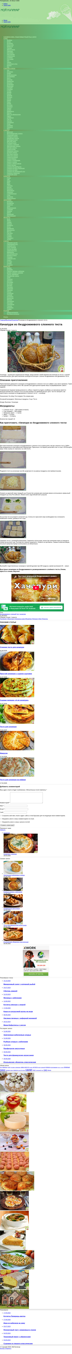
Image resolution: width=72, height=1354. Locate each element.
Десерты (7, 217)
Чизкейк (9, 295)
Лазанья (9, 106)
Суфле (9, 309)
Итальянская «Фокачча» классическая (16, 942)
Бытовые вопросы (13, 314)
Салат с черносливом (14, 163)
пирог (2, 1070)
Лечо (8, 206)
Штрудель (10, 296)
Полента (10, 127)
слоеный (13, 614)
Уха (8, 60)
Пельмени (10, 122)
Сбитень (10, 185)
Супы (5, 38)
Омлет (9, 116)
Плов (8, 124)
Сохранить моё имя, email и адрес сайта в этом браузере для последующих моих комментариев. (33, 815)
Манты (9, 113)
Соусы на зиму (12, 249)
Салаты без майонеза (14, 167)
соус (34, 1070)
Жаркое (9, 95)
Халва (9, 239)
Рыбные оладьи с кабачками (13, 892)
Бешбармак (11, 76)
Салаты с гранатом (13, 173)
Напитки (7, 176)
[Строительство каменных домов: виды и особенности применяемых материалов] (14, 1308)
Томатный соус (12, 250)
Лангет (9, 108)
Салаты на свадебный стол (16, 171)
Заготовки (7, 200)
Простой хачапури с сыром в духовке (16, 674)
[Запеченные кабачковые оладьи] (13, 873)
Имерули (4, 753)
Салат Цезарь (11, 165)
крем (39, 1067)
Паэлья (9, 121)
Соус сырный (11, 247)
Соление (10, 209)
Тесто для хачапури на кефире (13, 780)
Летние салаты (12, 148)
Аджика (9, 211)
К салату (10, 265)
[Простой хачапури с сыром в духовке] (17, 670)
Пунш (9, 178)
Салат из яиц (11, 149)
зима (22, 1067)
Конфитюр (10, 203)
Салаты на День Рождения (16, 168)
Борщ (9, 41)
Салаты (6, 130)
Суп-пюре (10, 59)
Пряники (10, 290)
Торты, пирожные (13, 274)
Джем (9, 212)
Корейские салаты (13, 138)
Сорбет (9, 236)
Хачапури (10, 293)
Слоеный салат (12, 174)
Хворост (9, 280)
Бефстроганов (12, 75)
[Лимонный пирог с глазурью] (14, 1288)
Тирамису (10, 238)
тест (18, 614)
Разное (6, 311)
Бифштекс (10, 81)
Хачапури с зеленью (10, 854)
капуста (26, 1067)
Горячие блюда (9, 68)
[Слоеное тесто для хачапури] (17, 644)
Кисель (9, 187)
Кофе (9, 181)
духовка (13, 1067)
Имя (2, 806)
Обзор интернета (12, 312)
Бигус (9, 78)
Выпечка (7, 266)
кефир (31, 1067)
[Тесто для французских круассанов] (13, 923)
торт (45, 1070)
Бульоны (10, 43)
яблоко (49, 1070)
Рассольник (11, 54)
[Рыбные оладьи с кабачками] (13, 890)
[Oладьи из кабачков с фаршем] (17, 1190)
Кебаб (9, 103)
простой (20, 1070)
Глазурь (9, 306)
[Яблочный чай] (13, 1111)
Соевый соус (11, 246)
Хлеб (8, 277)
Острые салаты (12, 152)
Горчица (9, 257)
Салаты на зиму (12, 170)
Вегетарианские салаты (15, 133)
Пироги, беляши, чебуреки (15, 271)
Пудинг (9, 235)
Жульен (9, 97)
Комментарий (5, 802)
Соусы (6, 241)
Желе (9, 220)
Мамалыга (10, 111)
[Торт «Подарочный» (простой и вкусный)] (17, 1091)
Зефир (9, 222)
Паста (9, 119)
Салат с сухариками (13, 160)
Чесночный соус (12, 254)
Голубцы (10, 89)
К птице (9, 261)
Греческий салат (12, 135)
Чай (8, 179)
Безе (8, 219)
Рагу (8, 129)
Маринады (10, 252)
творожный (38, 1070)
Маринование (11, 208)
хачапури (23, 614)
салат (29, 1069)
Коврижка (10, 307)
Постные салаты (12, 154)
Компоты (10, 189)
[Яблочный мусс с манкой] (14, 1131)
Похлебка (10, 53)
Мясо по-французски (14, 114)
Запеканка (10, 301)
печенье (67, 1067)
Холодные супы (12, 64)
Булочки (9, 284)
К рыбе (9, 263)
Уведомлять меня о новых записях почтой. (16, 822)
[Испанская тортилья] (13, 1249)
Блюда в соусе (12, 255)
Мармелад (10, 228)
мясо (59, 1067)
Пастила (10, 233)
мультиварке (54, 1067)
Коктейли (10, 197)
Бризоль (9, 83)
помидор (15, 1070)
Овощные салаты (13, 151)
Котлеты (9, 105)
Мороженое (11, 230)
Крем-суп (10, 46)
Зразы (9, 98)
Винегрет (10, 132)
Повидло (10, 204)
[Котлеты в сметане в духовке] (14, 1170)
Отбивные (10, 117)
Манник (9, 299)
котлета (35, 1067)
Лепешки (10, 288)
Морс (8, 184)
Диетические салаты (13, 146)
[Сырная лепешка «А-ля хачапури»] (17, 697)
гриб (9, 1067)
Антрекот (10, 72)
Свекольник (11, 56)
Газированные (12, 193)
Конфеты (10, 225)
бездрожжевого (5, 614)
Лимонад (10, 192)
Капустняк (10, 45)
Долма (9, 92)
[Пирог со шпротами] (17, 1269)
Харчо (9, 62)
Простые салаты (12, 155)
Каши (9, 102)
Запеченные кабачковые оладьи (14, 875)
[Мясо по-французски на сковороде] (14, 1210)
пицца (11, 1070)
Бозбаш (9, 40)
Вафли (9, 268)
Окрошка (10, 51)
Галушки (10, 87)
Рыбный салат (12, 143)
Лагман (9, 48)
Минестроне (11, 49)
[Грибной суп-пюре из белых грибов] (14, 1229)
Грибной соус (11, 258)
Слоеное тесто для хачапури (12, 647)
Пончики (10, 303)
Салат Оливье (11, 159)
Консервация (11, 216)
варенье (4, 1067)
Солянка (10, 57)
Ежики (9, 94)
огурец (62, 1067)
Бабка (9, 73)
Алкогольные (11, 198)
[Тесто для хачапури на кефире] (17, 776)
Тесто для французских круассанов (15, 925)
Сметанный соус (12, 244)
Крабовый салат (12, 140)
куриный (43, 1067)
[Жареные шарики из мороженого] (14, 1151)
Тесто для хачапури (8, 727)
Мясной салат (11, 141)
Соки (8, 195)
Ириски (9, 223)
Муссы (9, 231)
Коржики (10, 269)
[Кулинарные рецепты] (10, 17)
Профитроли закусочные (12, 908)
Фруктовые (10, 190)
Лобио (9, 110)
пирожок (8, 1070)
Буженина (10, 84)
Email (2, 809)
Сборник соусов (12, 242)
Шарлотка (10, 298)
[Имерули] (17, 750)
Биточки (9, 79)
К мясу (9, 260)
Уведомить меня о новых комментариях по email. (18, 819)
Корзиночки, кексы (13, 276)
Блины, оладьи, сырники (15, 273)
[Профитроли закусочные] (13, 907)
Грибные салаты (12, 136)
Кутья (9, 227)
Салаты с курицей (13, 144)
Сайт (1, 812)
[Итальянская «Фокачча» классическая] (13, 940)
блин (1, 1067)
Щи (8, 67)
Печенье (10, 279)
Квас (8, 182)
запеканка (17, 1067)
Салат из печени (12, 157)
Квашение (10, 214)
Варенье (10, 201)
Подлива (10, 125)
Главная (2, 320)
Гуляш (9, 91)
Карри (9, 100)
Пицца (9, 292)
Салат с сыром (12, 162)
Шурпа (9, 65)
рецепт (23, 1070)
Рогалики (10, 282)
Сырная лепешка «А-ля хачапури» (14, 700)
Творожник (10, 304)
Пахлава (10, 287)
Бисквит (9, 285)
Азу (8, 70)
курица (48, 1067)
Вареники (10, 86)
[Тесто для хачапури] (17, 723)
